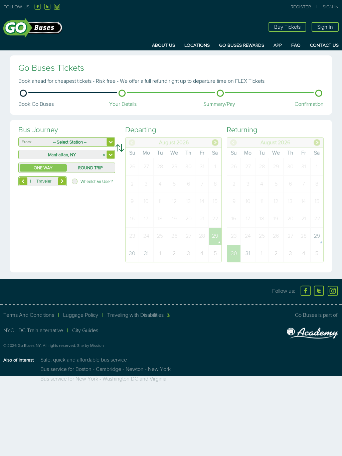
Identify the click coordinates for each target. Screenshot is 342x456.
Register (301, 7)
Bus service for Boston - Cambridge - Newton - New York (105, 369)
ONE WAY (43, 168)
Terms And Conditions (28, 315)
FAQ (296, 45)
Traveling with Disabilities (135, 315)
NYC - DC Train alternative (33, 330)
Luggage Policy (80, 315)
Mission (97, 345)
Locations (197, 45)
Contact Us (324, 45)
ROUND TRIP (90, 168)
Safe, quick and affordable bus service (83, 360)
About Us (163, 45)
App (278, 45)
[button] (62, 181)
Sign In (331, 7)
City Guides (85, 330)
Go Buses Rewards (241, 45)
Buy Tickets (287, 27)
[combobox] (66, 142)
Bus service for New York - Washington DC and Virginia (103, 379)
